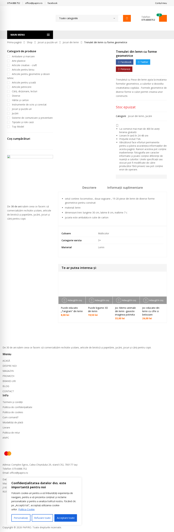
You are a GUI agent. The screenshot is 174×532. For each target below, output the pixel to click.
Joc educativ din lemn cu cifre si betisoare (150, 311)
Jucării (148, 116)
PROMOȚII (8, 376)
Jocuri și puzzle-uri (47, 42)
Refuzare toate (42, 517)
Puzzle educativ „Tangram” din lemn (72, 309)
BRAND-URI (9, 381)
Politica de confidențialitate (17, 407)
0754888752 (148, 19)
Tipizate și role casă (23, 122)
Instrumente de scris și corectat (29, 104)
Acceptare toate (66, 517)
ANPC (6, 437)
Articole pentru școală (24, 82)
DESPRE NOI (10, 365)
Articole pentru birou (23, 69)
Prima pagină (14, 42)
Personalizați (21, 517)
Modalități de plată (13, 422)
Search (127, 18)
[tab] (89, 188)
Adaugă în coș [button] (75, 300)
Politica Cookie (26, 509)
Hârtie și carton (20, 100)
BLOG (6, 386)
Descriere (89, 187)
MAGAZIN (8, 370)
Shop (29, 42)
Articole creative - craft (24, 65)
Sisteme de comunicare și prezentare (32, 117)
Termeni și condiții (13, 402)
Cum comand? (10, 417)
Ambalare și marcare (23, 56)
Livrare (6, 427)
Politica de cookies (13, 412)
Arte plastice (18, 60)
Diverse (16, 95)
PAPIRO (27, 527)
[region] (44, 501)
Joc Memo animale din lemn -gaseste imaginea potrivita (125, 311)
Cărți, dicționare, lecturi (24, 91)
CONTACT (8, 391)
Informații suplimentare (125, 187)
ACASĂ (6, 360)
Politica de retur (11, 432)
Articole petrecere (21, 86)
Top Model (18, 126)
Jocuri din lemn (71, 42)
